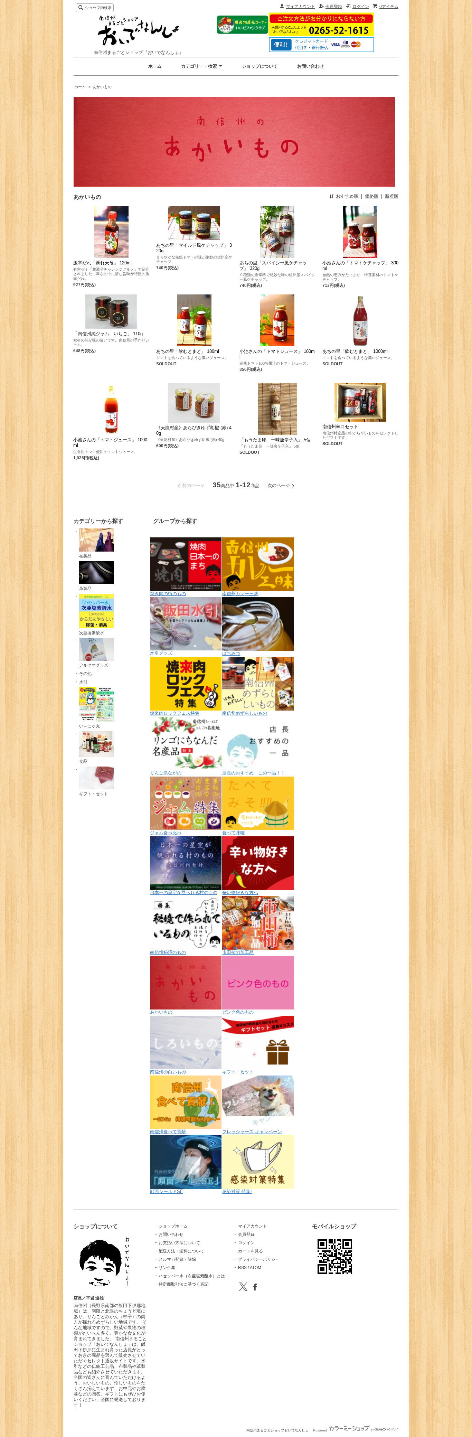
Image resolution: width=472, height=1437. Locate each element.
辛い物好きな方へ (240, 892)
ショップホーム (173, 1226)
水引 (83, 681)
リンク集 (167, 1267)
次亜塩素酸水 (91, 632)
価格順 (371, 196)
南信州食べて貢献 (168, 1131)
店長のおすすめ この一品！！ (253, 773)
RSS (242, 1267)
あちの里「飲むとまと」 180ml (187, 351)
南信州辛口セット (340, 426)
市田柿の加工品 (238, 952)
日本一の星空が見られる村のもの (183, 892)
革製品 (85, 588)
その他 (85, 673)
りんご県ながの (165, 773)
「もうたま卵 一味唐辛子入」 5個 (275, 439)
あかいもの (102, 87)
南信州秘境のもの (168, 952)
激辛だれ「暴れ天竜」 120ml (102, 262)
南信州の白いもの (168, 1071)
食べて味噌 (233, 832)
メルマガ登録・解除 (177, 1259)
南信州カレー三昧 (240, 593)
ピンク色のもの (238, 1012)
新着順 (391, 196)
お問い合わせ (310, 66)
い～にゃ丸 (89, 726)
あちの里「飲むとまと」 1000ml (355, 351)
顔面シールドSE (166, 1191)
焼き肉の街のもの (168, 593)
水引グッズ (161, 653)
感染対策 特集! (237, 1191)
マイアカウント (300, 6)
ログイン (360, 6)
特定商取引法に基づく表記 (183, 1284)
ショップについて (260, 66)
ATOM (255, 1267)
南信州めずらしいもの (244, 713)
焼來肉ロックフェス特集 (174, 713)
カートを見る (250, 1251)
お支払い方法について (179, 1242)
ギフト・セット (93, 793)
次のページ (278, 485)
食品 (83, 761)
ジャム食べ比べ (165, 832)
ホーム (155, 66)
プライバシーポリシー (259, 1259)
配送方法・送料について (181, 1251)
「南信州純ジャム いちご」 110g (108, 333)
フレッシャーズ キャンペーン (252, 1131)
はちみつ (231, 653)
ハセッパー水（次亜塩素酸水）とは (192, 1276)
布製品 (85, 556)
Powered (320, 1430)
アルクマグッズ (93, 665)
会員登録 (333, 6)
